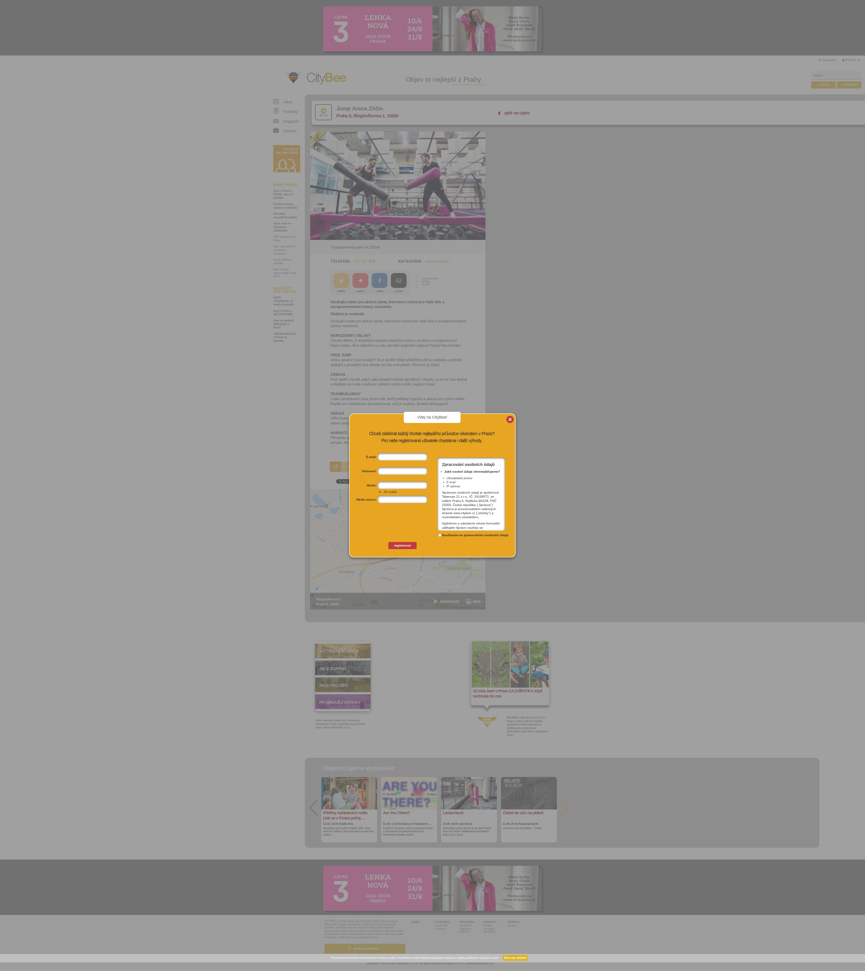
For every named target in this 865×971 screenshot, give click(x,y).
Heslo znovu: (366, 499)
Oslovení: (369, 471)
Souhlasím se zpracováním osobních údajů (475, 535)
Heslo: (372, 485)
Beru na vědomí (515, 958)
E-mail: (371, 457)
